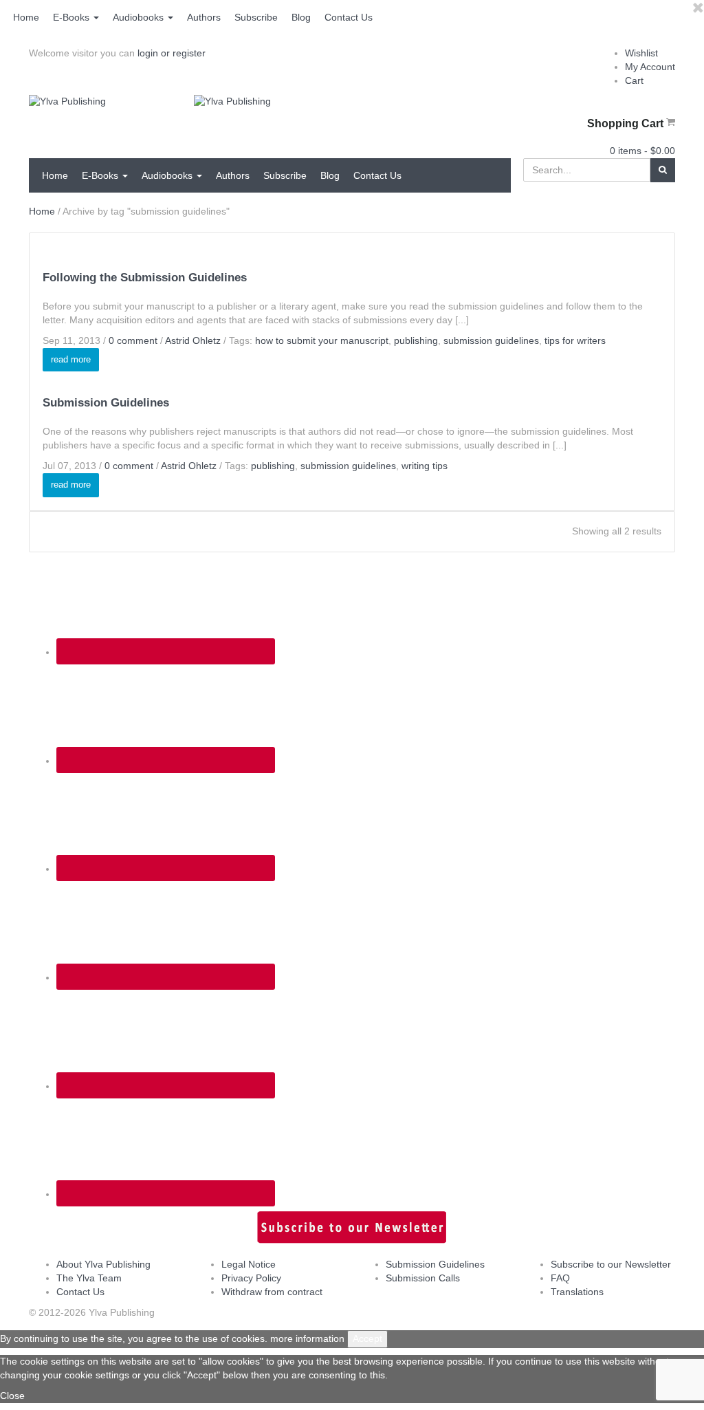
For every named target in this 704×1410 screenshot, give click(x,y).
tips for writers (575, 340)
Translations (577, 1291)
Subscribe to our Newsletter (611, 1264)
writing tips (425, 465)
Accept (367, 1338)
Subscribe (256, 17)
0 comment (133, 340)
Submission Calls (423, 1277)
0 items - (642, 150)
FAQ (560, 1277)
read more (71, 359)
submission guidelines (491, 340)
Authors (204, 17)
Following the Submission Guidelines (145, 277)
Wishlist (641, 52)
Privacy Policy (251, 1277)
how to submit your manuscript (321, 340)
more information (307, 1338)
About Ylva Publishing (103, 1264)
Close (12, 1395)
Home (26, 17)
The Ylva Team (89, 1277)
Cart (634, 80)
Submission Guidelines (106, 402)
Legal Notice (248, 1264)
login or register (172, 52)
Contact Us (348, 17)
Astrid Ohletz (193, 340)
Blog (301, 17)
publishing (416, 340)
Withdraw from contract (271, 1291)
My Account (650, 66)
